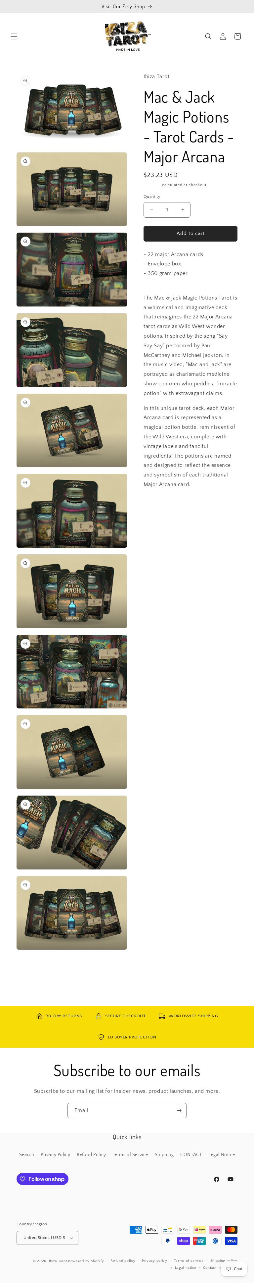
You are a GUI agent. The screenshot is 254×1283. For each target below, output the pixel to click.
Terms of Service (130, 1154)
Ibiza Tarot (58, 1261)
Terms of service (189, 1261)
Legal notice (185, 1268)
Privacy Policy (55, 1154)
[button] (14, 36)
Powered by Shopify (86, 1261)
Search (26, 1154)
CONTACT (191, 1154)
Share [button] (156, 504)
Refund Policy (91, 1154)
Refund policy (122, 1261)
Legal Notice (221, 1154)
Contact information (220, 1268)
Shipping (152, 185)
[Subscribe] (179, 1110)
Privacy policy (154, 1261)
